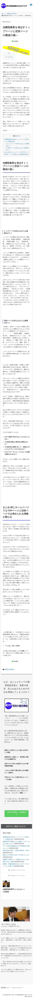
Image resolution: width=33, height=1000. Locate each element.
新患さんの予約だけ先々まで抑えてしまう (16, 855)
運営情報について (5, 987)
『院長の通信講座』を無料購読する (16, 813)
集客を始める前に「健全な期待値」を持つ (16, 850)
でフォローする (18, 870)
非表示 (18, 136)
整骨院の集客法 (9, 669)
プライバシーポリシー (17, 987)
